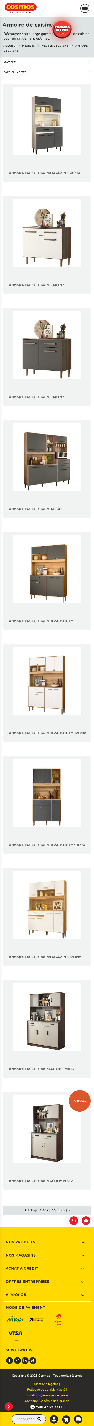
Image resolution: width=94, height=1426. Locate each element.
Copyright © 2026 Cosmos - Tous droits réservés (47, 1376)
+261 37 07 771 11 (50, 1407)
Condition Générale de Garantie (47, 1401)
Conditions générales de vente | (47, 1395)
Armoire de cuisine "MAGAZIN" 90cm (44, 173)
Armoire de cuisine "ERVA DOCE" (41, 621)
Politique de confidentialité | (47, 1389)
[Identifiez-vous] (54, 1419)
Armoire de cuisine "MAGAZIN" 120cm (45, 957)
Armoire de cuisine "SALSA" (35, 509)
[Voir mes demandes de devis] (78, 1419)
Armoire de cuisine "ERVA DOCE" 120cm (47, 733)
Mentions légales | (47, 1384)
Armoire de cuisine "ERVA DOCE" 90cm (47, 845)
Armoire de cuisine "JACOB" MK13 (41, 1069)
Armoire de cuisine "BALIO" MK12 (41, 1181)
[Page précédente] (73, 1220)
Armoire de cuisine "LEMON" (36, 285)
